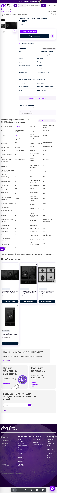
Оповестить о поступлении (37, 98)
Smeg (16, 135)
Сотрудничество (38, 444)
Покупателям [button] (22, 436)
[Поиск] (43, 5)
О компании (33, 9)
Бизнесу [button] (37, 436)
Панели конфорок (22, 14)
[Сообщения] (52, 488)
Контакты (26, 9)
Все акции (6, 360)
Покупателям (11, 9)
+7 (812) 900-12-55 (5, 11)
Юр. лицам (41, 9)
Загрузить (17, 126)
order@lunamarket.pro (38, 472)
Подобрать (7, 384)
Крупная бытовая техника (8, 14)
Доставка (19, 9)
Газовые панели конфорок (9, 16)
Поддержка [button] (51, 436)
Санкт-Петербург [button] (52, 11)
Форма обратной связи (34, 384)
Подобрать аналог (34, 36)
